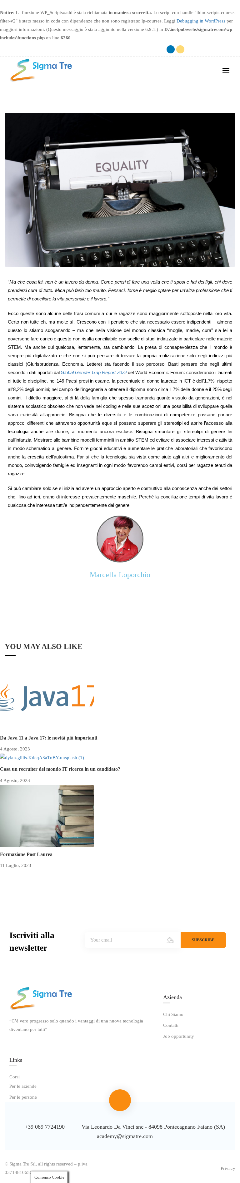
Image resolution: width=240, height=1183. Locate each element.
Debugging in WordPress (201, 20)
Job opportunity (178, 1036)
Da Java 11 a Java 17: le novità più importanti (48, 737)
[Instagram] (180, 49)
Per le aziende (23, 1086)
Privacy (228, 1168)
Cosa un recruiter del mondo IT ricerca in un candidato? (60, 769)
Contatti (170, 1025)
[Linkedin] (171, 49)
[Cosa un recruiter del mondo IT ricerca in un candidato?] (42, 757)
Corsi (14, 1076)
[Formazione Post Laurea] (47, 815)
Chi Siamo (173, 1014)
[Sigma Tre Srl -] (40, 70)
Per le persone (23, 1097)
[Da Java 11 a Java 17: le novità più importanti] (47, 698)
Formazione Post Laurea (26, 854)
